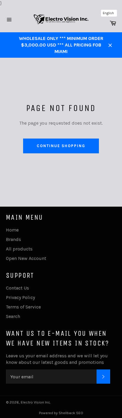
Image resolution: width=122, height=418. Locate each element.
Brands (13, 239)
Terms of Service (23, 307)
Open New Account (26, 258)
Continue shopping (61, 146)
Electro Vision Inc (35, 402)
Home (12, 230)
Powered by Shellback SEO (61, 413)
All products (19, 249)
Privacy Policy (20, 297)
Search (13, 316)
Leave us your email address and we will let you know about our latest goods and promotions (57, 359)
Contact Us (17, 288)
